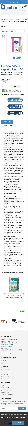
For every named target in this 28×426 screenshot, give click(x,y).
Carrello (4, 385)
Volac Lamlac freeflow (14, 297)
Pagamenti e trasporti (8, 369)
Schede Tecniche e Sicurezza (9, 372)
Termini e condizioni (7, 390)
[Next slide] (23, 293)
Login (10, 2)
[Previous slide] (5, 293)
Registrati (18, 2)
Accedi (4, 360)
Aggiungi (16, 86)
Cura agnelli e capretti (14, 19)
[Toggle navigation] (14, 13)
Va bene (18, 423)
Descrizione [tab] (7, 121)
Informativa (7, 423)
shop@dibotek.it (9, 346)
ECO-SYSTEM (5, 374)
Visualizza (14, 300)
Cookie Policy (5, 392)
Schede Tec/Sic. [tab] (9, 126)
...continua (3, 75)
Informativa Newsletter (8, 387)
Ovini (5, 19)
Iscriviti (4, 363)
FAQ (3, 378)
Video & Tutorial (6, 376)
